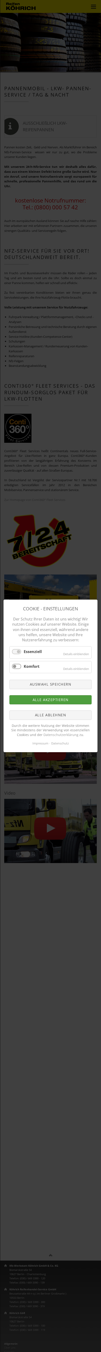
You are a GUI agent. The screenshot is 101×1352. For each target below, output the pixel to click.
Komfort (31, 666)
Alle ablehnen (50, 715)
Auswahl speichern (50, 684)
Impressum (40, 743)
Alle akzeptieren (51, 699)
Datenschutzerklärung (60, 734)
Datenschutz (60, 743)
